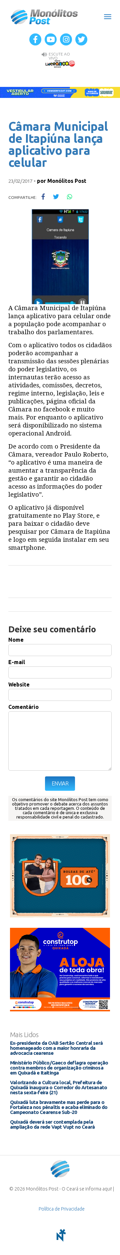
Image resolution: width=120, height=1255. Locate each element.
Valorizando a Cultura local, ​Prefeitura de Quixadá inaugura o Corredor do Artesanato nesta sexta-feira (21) (58, 1087)
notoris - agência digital (60, 1235)
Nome (16, 640)
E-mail (16, 662)
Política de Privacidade (62, 1209)
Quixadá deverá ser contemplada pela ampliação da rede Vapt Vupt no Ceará (52, 1124)
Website (19, 684)
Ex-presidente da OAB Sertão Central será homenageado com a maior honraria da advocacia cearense (56, 1048)
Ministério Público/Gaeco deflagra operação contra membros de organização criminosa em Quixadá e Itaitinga (59, 1068)
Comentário (23, 707)
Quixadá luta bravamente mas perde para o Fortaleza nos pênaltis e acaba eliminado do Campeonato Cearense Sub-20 (59, 1107)
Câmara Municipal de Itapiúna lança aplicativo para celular (58, 144)
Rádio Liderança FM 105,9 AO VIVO (60, 63)
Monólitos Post (44, 16)
